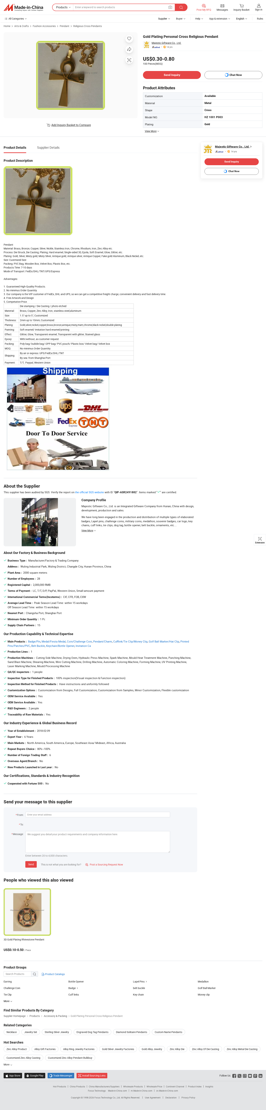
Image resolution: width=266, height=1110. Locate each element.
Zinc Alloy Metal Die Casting (242, 1049)
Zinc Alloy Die (177, 1049)
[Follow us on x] (239, 1075)
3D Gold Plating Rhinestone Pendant (24, 939)
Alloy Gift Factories (45, 1049)
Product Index (195, 1086)
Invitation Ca (83, 646)
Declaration (171, 1097)
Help (197, 18)
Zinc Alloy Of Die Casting (205, 1049)
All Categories (16, 18)
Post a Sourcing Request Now (104, 864)
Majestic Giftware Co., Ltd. (166, 43)
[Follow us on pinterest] (255, 1075)
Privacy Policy (188, 1097)
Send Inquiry (172, 75)
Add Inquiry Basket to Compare (71, 125)
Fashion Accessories (44, 26)
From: (20, 815)
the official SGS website (89, 492)
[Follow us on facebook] (234, 1075)
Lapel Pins (139, 981)
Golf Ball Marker (207, 988)
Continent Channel (175, 1086)
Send (31, 864)
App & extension (218, 18)
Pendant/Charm (102, 641)
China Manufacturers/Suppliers (104, 1086)
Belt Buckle (38, 646)
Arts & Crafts (21, 26)
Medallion (203, 981)
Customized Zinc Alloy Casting (23, 1057)
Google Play (34, 1075)
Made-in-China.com (117, 1090)
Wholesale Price (154, 1086)
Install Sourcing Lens (93, 1075)
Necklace (12, 1032)
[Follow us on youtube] (250, 1075)
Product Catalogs (55, 974)
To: (22, 824)
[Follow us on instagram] (245, 1075)
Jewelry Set (30, 1032)
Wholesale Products (133, 1086)
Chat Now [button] (235, 75)
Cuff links (73, 994)
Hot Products (59, 1086)
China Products (77, 1086)
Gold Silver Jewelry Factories (118, 1049)
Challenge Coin (12, 988)
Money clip (204, 994)
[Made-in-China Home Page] (23, 7)
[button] (170, 7)
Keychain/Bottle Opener (60, 646)
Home (7, 26)
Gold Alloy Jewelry (152, 1049)
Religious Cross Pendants (87, 26)
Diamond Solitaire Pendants (131, 1032)
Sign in (258, 9)
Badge (72, 988)
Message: (18, 834)
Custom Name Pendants (168, 1032)
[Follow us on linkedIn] (260, 1075)
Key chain (138, 994)
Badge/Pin (34, 641)
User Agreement (153, 1097)
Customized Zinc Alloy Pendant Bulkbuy (70, 1057)
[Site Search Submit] (181, 7)
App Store (12, 1075)
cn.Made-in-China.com (167, 1090)
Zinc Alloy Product (17, 1049)
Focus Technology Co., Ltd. (107, 1097)
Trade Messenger (60, 1075)
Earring (8, 981)
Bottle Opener (76, 981)
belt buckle (139, 988)
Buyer (179, 18)
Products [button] (61, 7)
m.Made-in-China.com (141, 1090)
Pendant (64, 26)
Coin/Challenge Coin (79, 641)
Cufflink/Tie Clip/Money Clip (130, 641)
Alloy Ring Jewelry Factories (78, 1049)
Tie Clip (8, 994)
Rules (260, 18)
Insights (209, 1086)
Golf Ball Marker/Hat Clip (164, 641)
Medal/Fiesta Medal (54, 641)
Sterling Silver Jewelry (57, 1032)
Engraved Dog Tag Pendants (92, 1032)
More (7, 1064)
